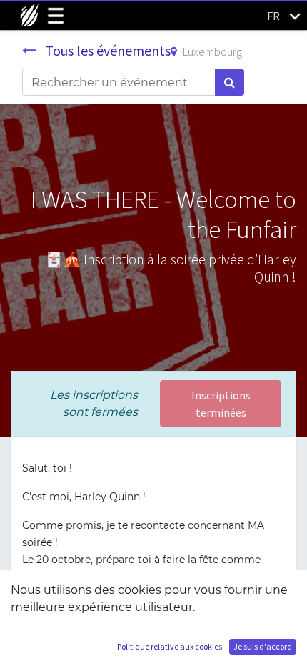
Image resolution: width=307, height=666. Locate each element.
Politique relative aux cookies (169, 646)
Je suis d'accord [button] (262, 646)
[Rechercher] (229, 82)
